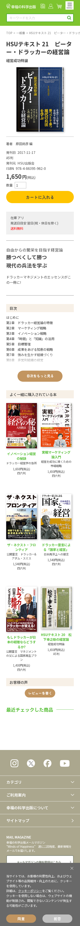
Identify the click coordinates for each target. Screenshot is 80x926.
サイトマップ (17, 820)
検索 (69, 18)
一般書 (20, 33)
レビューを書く (40, 693)
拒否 (57, 918)
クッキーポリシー (30, 890)
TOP (9, 33)
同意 (21, 918)
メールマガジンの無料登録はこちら (39, 862)
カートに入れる (40, 197)
